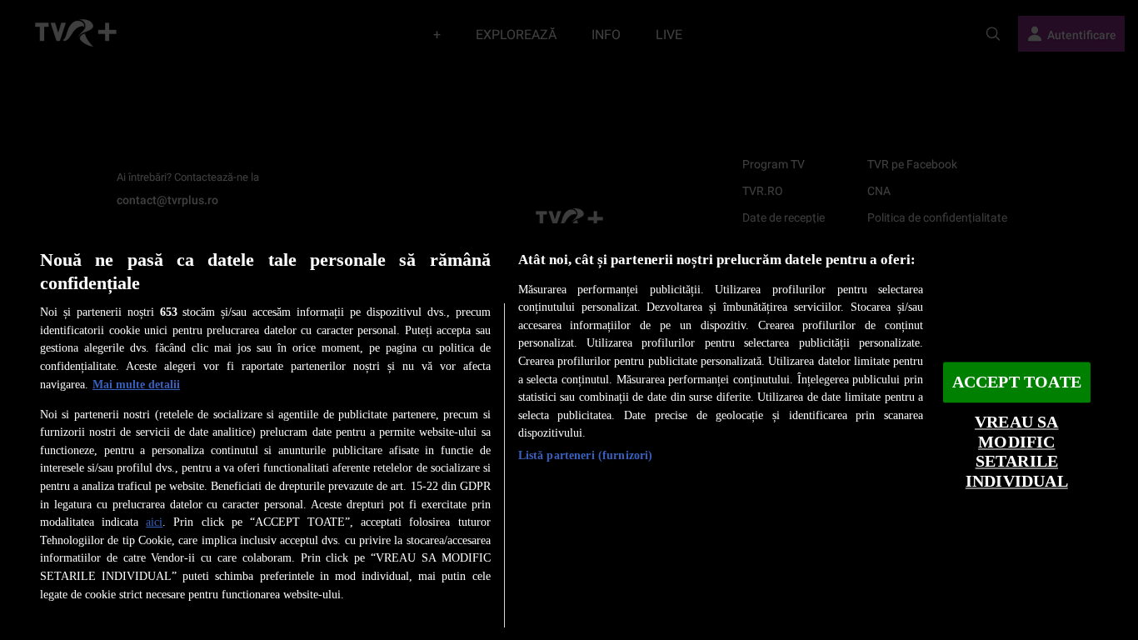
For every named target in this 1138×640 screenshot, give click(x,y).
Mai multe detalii (136, 384)
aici (154, 521)
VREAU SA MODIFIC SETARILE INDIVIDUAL (1017, 452)
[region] (569, 431)
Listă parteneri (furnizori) (585, 455)
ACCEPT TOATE (1016, 382)
